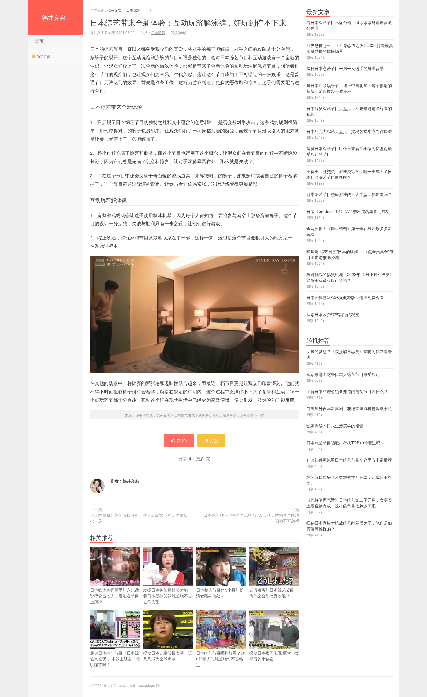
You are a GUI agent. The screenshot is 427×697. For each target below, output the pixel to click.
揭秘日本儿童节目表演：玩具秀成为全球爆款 (167, 656)
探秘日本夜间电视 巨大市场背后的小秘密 (274, 656)
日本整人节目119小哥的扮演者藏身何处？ (220, 593)
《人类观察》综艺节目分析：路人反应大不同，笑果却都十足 (139, 518)
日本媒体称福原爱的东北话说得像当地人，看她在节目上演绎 (114, 595)
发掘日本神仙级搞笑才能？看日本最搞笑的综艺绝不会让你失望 (167, 595)
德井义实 (53, 17)
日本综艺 (133, 10)
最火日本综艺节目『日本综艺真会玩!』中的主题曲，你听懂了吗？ (115, 658)
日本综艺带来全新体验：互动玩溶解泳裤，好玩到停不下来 (188, 22)
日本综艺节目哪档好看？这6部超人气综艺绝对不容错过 (220, 658)
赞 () (182, 440)
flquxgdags (146, 685)
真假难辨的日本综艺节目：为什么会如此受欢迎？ (273, 593)
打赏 (214, 440)
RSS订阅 (43, 56)
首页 (39, 41)
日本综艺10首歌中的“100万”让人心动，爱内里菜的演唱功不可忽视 (251, 518)
